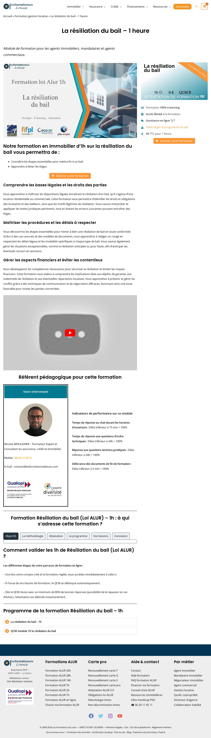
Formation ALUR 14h (58, 680)
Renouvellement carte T (103, 670)
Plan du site (119, 732)
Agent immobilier (184, 670)
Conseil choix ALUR (143, 690)
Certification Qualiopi (102, 732)
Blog (129, 732)
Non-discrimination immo (104, 705)
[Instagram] (110, 716)
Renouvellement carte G (103, 675)
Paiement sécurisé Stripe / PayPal (149, 732)
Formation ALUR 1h (57, 695)
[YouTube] (120, 716)
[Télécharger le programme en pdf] (164, 127)
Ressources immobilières (146, 695)
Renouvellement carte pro (104, 685)
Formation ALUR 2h (57, 690)
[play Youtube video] (70, 332)
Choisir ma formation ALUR (62, 705)
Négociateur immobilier (188, 680)
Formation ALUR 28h (58, 675)
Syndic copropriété (185, 695)
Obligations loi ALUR (100, 695)
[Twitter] (101, 716)
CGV (126, 727)
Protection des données (78, 732)
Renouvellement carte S (103, 680)
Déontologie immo (99, 700)
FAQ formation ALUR (143, 680)
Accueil (7, 16)
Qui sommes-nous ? (55, 732)
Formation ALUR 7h (57, 685)
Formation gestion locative (31, 16)
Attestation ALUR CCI (101, 690)
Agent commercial (185, 685)
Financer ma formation (145, 685)
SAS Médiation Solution (20, 681)
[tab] (10, 536)
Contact (136, 670)
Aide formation (140, 675)
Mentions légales (114, 727)
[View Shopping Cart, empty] (204, 6)
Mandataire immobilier (188, 675)
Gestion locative (184, 690)
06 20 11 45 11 (23, 458)
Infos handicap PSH (143, 700)
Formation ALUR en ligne (60, 700)
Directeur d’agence (185, 700)
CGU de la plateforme (140, 727)
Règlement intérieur (161, 727)
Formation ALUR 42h (58, 670)
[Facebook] (91, 716)
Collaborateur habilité (187, 705)
